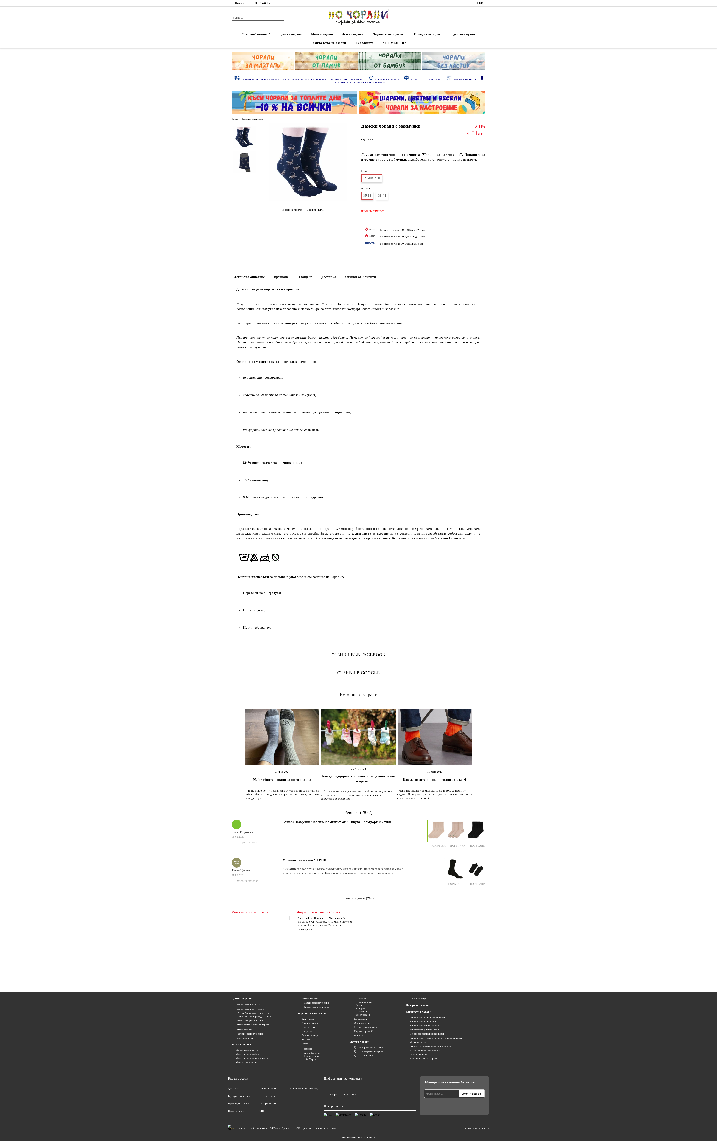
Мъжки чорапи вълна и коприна (252, 1058)
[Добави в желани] (482, 231)
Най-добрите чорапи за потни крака (282, 779)
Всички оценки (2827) (358, 898)
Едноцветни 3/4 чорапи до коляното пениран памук (436, 1038)
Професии (307, 1031)
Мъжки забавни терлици (316, 1003)
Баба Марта (310, 1059)
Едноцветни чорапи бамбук (424, 1021)
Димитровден (363, 1014)
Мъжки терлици (310, 998)
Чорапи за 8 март (365, 1002)
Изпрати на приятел (292, 210)
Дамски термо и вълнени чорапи (252, 1024)
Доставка (328, 277)
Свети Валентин (312, 1053)
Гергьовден (361, 1011)
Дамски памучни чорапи (248, 1004)
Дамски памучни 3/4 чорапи (250, 1009)
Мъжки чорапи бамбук (247, 1054)
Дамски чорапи (291, 34)
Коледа (359, 1005)
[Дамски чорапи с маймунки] (308, 200)
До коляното (364, 42)
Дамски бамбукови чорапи (249, 1020)
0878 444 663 (263, 3)
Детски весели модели (365, 1027)
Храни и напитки (310, 1023)
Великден (361, 998)
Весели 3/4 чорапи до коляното (253, 1013)
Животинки (308, 1019)
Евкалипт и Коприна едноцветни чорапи (430, 1046)
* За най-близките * (256, 34)
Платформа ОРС (268, 1103)
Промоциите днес (238, 1103)
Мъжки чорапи (322, 34)
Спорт (305, 1043)
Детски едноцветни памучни (368, 1051)
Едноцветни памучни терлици (425, 1025)
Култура (306, 1039)
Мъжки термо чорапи (247, 1062)
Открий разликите (363, 1023)
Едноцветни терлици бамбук (424, 1029)
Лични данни (267, 1096)
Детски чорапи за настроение (369, 1047)
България (359, 1035)
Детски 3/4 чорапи (363, 1055)
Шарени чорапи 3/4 (364, 1031)
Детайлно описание (249, 277)
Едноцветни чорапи (418, 1012)
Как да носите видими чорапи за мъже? (435, 779)
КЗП (261, 1111)
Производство (236, 1111)
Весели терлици (310, 1035)
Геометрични (360, 1019)
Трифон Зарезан (312, 1056)
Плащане (304, 277)
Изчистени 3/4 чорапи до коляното (255, 1016)
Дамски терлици (244, 1029)
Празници (307, 1048)
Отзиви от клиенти (360, 277)
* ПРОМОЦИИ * (395, 42)
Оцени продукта (315, 210)
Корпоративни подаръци (304, 1088)
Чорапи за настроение (388, 34)
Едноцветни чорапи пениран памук (427, 1017)
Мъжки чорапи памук (247, 1050)
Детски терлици (418, 998)
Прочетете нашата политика (319, 1128)
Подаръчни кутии (462, 34)
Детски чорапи (352, 34)
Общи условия (267, 1088)
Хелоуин (360, 1008)
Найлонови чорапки (246, 1038)
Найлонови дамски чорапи (423, 1058)
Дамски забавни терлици (250, 1034)
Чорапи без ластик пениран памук (427, 1034)
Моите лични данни (476, 1128)
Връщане (281, 277)
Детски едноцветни (419, 1054)
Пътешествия (308, 1027)
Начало (235, 119)
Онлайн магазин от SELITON (358, 1137)
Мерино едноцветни (420, 1042)
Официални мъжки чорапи (315, 1007)
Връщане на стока (239, 1096)
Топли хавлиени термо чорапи (425, 1050)
